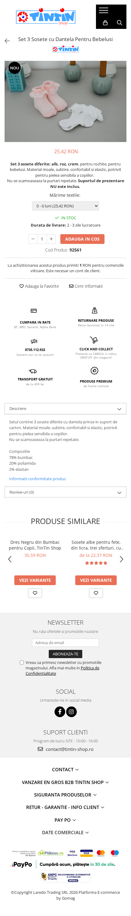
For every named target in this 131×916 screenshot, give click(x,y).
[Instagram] (71, 711)
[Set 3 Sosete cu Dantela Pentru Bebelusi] (65, 101)
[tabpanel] (65, 101)
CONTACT (63, 769)
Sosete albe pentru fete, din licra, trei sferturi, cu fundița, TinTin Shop (96, 545)
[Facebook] (60, 711)
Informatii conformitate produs (37, 478)
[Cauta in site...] (119, 23)
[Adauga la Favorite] (35, 593)
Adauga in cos (82, 239)
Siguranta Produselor (63, 795)
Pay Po (63, 820)
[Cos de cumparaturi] (105, 23)
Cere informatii (88, 286)
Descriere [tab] (17, 408)
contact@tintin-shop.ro (69, 749)
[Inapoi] (4, 41)
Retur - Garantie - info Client (63, 807)
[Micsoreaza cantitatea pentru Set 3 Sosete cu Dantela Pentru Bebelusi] (32, 239)
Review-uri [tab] (21, 492)
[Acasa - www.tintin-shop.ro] (45, 17)
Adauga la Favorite (41, 286)
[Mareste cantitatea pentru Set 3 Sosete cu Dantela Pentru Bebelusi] (51, 239)
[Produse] (104, 12)
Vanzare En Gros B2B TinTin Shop (63, 782)
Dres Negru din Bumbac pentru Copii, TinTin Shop (35, 545)
